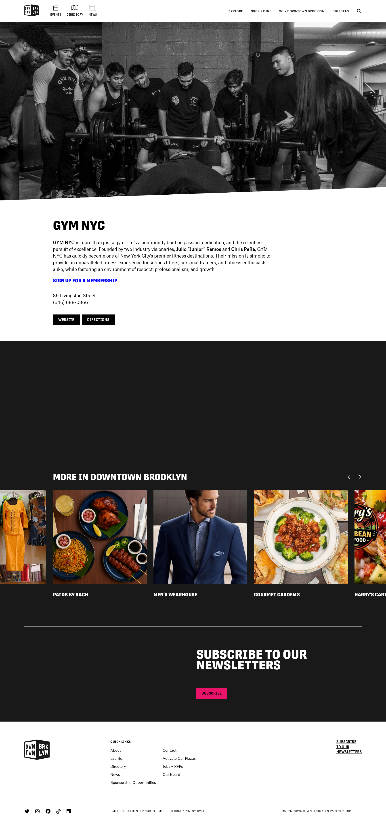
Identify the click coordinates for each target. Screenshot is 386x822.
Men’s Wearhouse (175, 594)
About (115, 750)
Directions (98, 320)
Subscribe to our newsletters (349, 747)
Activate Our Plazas (179, 758)
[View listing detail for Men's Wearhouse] (200, 536)
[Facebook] (49, 811)
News (115, 774)
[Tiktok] (59, 811)
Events (116, 758)
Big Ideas (341, 11)
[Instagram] (38, 811)
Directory (118, 766)
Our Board (171, 774)
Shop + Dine (261, 11)
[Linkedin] (69, 811)
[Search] (359, 11)
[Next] (359, 476)
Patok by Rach (70, 594)
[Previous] (350, 476)
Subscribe (212, 693)
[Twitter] (27, 811)
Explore (236, 11)
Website (66, 320)
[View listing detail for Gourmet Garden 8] (301, 536)
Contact (169, 750)
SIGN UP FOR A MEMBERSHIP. (86, 280)
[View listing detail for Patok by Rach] (100, 536)
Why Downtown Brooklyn (302, 11)
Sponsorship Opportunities (133, 782)
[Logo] (31, 15)
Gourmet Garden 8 (277, 594)
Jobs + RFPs (173, 766)
